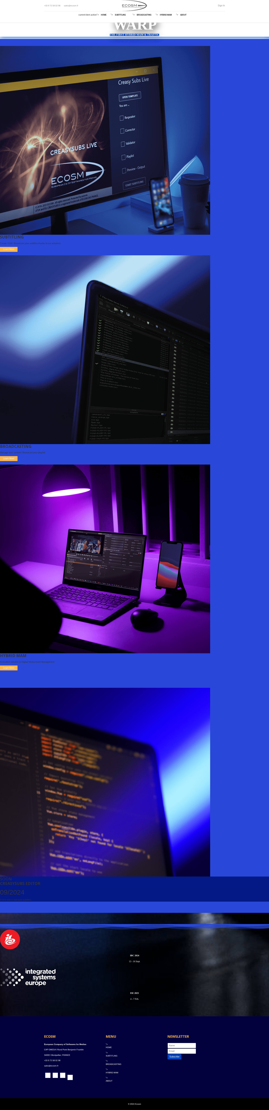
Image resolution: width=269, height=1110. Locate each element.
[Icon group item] (47, 1075)
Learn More (8, 249)
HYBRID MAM (166, 15)
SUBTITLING (120, 15)
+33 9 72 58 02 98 (52, 5)
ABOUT (183, 15)
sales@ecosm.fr (71, 5)
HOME (103, 15)
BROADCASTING (144, 15)
